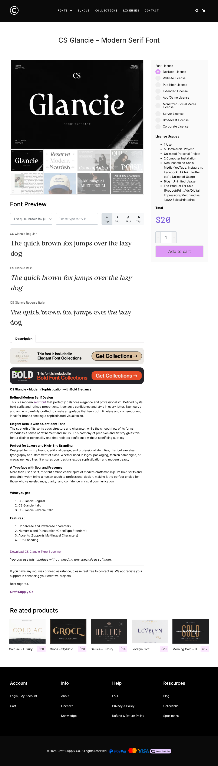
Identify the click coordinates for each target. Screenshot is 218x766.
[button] (72, 11)
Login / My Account (23, 696)
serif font (40, 402)
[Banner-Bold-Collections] (77, 375)
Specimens (171, 715)
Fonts (63, 10)
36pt (117, 219)
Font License (164, 65)
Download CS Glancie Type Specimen (36, 551)
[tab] (24, 339)
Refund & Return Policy (128, 715)
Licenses (131, 10)
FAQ (115, 696)
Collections (106, 10)
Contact (152, 10)
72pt (138, 219)
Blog (166, 696)
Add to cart (179, 251)
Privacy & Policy (123, 706)
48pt (128, 219)
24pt (107, 219)
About (65, 696)
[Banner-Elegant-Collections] (77, 355)
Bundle (84, 10)
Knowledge (69, 715)
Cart (13, 706)
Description (24, 338)
